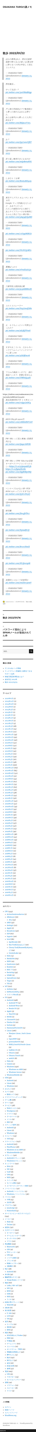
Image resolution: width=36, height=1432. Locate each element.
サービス (8, 1105)
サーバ (7, 1103)
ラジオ (9, 1299)
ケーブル (10, 1324)
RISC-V (10, 970)
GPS (8, 1249)
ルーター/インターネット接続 (17, 1186)
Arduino (10, 989)
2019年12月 (9, 801)
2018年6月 (9, 851)
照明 (8, 1330)
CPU (6, 911)
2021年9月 (9, 743)
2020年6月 (9, 784)
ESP (8, 934)
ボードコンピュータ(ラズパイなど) (17, 1213)
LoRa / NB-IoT (12, 1285)
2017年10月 (9, 867)
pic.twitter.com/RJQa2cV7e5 (18, 123)
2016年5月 (9, 892)
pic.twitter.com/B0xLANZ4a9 (19, 181)
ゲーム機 (8, 1100)
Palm (9, 1061)
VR (8, 1319)
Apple (9, 928)
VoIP (8, 1172)
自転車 (7, 1308)
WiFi (8, 1177)
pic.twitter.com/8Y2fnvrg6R (18, 563)
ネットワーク (9, 1164)
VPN (8, 1175)
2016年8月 (9, 884)
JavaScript (11, 1208)
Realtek (10, 967)
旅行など (10, 1360)
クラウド (10, 1114)
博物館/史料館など (13, 1352)
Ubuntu (12, 1053)
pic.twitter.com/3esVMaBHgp (19, 92)
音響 (6, 1382)
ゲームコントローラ (14, 1236)
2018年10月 (9, 840)
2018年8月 (9, 845)
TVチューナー (12, 1252)
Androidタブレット (14, 1158)
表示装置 (8, 1310)
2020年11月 (9, 770)
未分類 (7, 1274)
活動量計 (10, 1266)
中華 (8, 1200)
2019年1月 (8, 831)
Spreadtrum (11, 978)
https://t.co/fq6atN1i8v (16, 469)
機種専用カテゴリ (11, 1277)
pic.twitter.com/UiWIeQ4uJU (18, 377)
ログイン (8, 1407)
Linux (9, 1031)
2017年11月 (9, 865)
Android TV (13, 1003)
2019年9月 (9, 809)
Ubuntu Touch (14, 1056)
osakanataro (10, 601)
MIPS (9, 961)
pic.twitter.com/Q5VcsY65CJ (18, 494)
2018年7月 (9, 848)
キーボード (11, 1233)
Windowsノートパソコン (16, 1194)
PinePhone (11, 1147)
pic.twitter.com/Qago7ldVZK (18, 444)
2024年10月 (9, 704)
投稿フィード (9, 1410)
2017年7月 (8, 873)
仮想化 (7, 1227)
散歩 (27, 601)
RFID (9, 1291)
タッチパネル (11, 1238)
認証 (8, 1122)
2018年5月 (9, 854)
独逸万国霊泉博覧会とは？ (14, 677)
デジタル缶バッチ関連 (13, 668)
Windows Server (15, 1072)
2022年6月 (9, 721)
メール (9, 1119)
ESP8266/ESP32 (13, 992)
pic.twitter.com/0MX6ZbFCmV (19, 422)
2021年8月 (9, 746)
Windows (10, 1067)
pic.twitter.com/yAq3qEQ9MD (19, 217)
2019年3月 (9, 826)
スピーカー (11, 1388)
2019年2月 (9, 829)
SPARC (9, 975)
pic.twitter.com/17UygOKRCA (19, 233)
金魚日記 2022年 (11, 679)
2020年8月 (9, 779)
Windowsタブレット (14, 1161)
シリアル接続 (11, 1258)
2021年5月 (9, 754)
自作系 (9, 1202)
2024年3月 (9, 710)
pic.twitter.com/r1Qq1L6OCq (18, 402)
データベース (11, 1116)
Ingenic (10, 936)
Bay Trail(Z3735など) (17, 945)
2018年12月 (9, 834)
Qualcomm (11, 964)
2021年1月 (8, 765)
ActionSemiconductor (15, 914)
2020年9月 (9, 776)
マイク (9, 1391)
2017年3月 (8, 876)
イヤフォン (11, 1385)
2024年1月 (9, 712)
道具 (6, 1321)
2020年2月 (9, 795)
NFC (8, 1288)
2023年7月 (9, 715)
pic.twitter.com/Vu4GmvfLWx (19, 308)
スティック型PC (10, 1125)
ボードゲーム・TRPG (14, 1349)
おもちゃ (8, 1089)
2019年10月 (9, 806)
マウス (9, 1241)
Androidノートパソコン (15, 1191)
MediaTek (11, 959)
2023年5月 (9, 718)
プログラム (9, 1205)
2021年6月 (9, 751)
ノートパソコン (10, 1188)
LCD (8, 1316)
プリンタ (10, 1261)
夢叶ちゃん (11, 1355)
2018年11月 (9, 837)
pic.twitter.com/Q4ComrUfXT (19, 142)
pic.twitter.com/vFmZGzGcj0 (18, 269)
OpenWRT (13, 1039)
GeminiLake (13, 953)
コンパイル (11, 1346)
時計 (6, 1269)
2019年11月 (9, 804)
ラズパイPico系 (12, 995)
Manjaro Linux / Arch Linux (20, 1033)
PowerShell (11, 1211)
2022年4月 (9, 723)
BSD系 (9, 1017)
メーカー (8, 1219)
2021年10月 (9, 740)
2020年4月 (9, 790)
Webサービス (12, 1108)
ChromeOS (11, 1019)
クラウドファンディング (13, 1097)
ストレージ (9, 1136)
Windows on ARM (16, 1069)
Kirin (9, 956)
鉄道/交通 (10, 1366)
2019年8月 (9, 812)
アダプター (11, 1377)
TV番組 (9, 1341)
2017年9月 (9, 870)
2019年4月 (9, 823)
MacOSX (12, 1014)
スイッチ (10, 1180)
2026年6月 (9, 698)
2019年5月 (9, 820)
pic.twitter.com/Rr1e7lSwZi (18, 546)
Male (9, 1222)
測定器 (9, 1327)
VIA (8, 983)
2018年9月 (9, 842)
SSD (8, 1139)
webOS (11, 1058)
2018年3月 (9, 859)
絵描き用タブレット (12, 1302)
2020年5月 (9, 787)
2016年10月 (9, 881)
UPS (8, 1255)
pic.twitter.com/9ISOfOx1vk (18, 355)
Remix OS (12, 1008)
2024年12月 (9, 701)
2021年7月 (9, 748)
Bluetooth (11, 1247)
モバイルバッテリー (14, 1380)
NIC (8, 1169)
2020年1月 (9, 798)
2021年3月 (9, 759)
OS (6, 997)
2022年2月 (9, 729)
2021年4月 (9, 757)
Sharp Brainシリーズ (15, 1280)
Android (10, 1000)
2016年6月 (9, 890)
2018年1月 (8, 862)
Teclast (9, 1225)
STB (6, 1078)
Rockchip (10, 972)
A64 (10, 920)
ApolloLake (13, 942)
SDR (8, 1294)
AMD (9, 923)
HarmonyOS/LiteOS (14, 1028)
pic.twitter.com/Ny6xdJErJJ (18, 530)
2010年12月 (9, 895)
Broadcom (11, 931)
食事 (4, 604)
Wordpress (11, 1111)
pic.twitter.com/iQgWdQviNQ (18, 472)
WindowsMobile (13, 1075)
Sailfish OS (13, 1050)
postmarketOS (14, 1042)
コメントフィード (11, 1413)
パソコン (8, 1197)
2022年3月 (9, 726)
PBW (8, 1338)
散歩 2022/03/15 (11, 682)
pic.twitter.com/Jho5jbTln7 (18, 513)
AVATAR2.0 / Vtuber (15, 1335)
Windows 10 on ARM (15, 1150)
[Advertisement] (18, 32)
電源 (6, 1371)
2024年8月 (9, 707)
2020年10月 (9, 773)
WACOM (10, 1305)
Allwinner (10, 917)
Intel (9, 939)
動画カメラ (11, 1094)
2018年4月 (9, 856)
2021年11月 (9, 737)
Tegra (9, 981)
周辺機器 (8, 1244)
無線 (6, 1283)
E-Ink (9, 1313)
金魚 (8, 1363)
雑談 (30, 601)
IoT (6, 986)
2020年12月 (9, 768)
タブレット (9, 1155)
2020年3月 (9, 793)
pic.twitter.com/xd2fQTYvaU (18, 330)
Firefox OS (11, 1022)
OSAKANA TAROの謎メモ (17, 7)
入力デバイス (9, 1230)
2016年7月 (9, 887)
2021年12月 (9, 734)
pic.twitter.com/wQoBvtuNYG (19, 161)
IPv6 (8, 1166)
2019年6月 (9, 818)
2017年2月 (9, 879)
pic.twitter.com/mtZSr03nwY (18, 582)
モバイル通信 (11, 1183)
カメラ (7, 1092)
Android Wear (14, 1006)
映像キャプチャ (12, 1263)
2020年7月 (9, 782)
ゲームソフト (11, 1344)
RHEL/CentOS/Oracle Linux (19, 1044)
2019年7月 (9, 815)
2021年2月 (9, 762)
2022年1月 (9, 732)
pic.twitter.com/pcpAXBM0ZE (19, 289)
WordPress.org (10, 1415)
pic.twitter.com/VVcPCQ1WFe (18, 250)
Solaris (9, 1064)
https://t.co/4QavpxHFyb (20, 466)
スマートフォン (10, 1141)
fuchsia (9, 1025)
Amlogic (10, 925)
